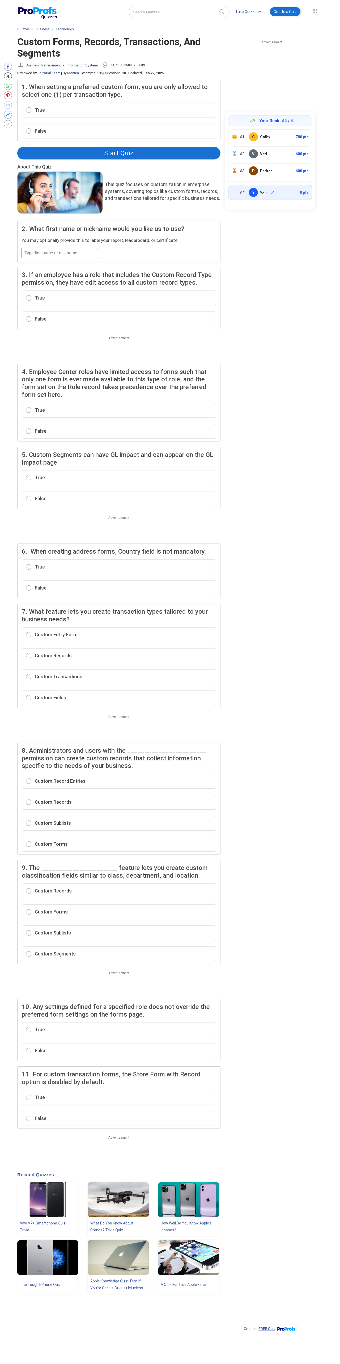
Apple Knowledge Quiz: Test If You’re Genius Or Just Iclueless (116, 1284)
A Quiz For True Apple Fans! (184, 1284)
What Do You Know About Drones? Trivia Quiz (111, 1226)
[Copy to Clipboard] (9, 114)
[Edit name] (272, 192)
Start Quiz (118, 153)
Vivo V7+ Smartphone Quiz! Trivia (43, 1226)
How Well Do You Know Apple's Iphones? (186, 1226)
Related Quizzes (35, 1174)
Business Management (43, 65)
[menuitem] (248, 12)
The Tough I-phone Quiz (40, 1284)
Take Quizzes (247, 12)
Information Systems (83, 65)
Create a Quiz (285, 12)
